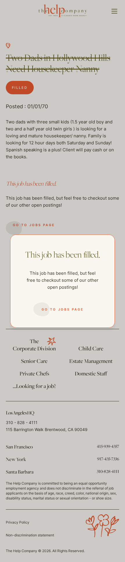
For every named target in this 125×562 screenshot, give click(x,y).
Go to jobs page (63, 309)
